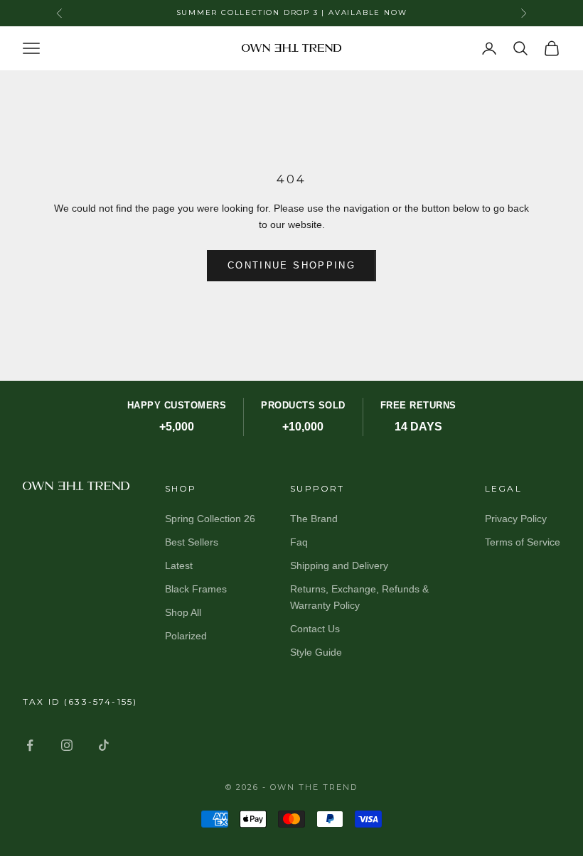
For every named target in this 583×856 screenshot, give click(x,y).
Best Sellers (191, 542)
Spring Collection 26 (210, 518)
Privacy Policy (516, 518)
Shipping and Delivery (339, 565)
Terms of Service (522, 542)
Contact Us (315, 628)
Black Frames (196, 589)
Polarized (186, 635)
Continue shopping (291, 265)
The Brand (314, 518)
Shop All (183, 612)
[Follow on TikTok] (104, 745)
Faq (299, 542)
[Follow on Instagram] (67, 745)
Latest (179, 565)
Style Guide (316, 652)
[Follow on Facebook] (30, 745)
